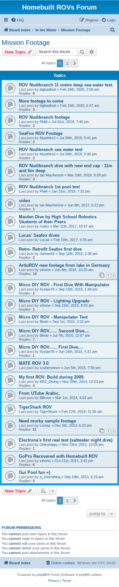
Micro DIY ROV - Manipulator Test (53, 317)
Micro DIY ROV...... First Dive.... (51, 347)
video (24, 200)
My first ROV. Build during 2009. (52, 377)
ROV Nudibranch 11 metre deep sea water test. (66, 84)
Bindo (44, 322)
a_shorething (50, 477)
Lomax (45, 425)
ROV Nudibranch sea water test (50, 149)
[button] (74, 63)
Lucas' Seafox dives (39, 235)
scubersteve (50, 368)
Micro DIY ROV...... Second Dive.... (54, 330)
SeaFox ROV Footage (40, 133)
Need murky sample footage (47, 420)
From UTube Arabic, (39, 393)
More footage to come (41, 101)
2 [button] (67, 63)
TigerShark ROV (35, 407)
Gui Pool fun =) (34, 472)
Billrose (45, 398)
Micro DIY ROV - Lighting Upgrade (54, 300)
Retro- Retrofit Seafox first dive (50, 249)
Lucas (45, 240)
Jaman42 (47, 254)
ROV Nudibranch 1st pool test (49, 186)
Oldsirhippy (49, 445)
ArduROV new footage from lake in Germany (64, 265)
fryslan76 (47, 289)
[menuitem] (17, 20)
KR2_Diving (49, 382)
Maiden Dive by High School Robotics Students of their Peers (58, 219)
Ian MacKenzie (51, 175)
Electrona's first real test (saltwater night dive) (65, 440)
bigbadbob (48, 89)
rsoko (44, 226)
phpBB (42, 574)
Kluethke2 (48, 138)
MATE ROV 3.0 (34, 363)
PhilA (44, 122)
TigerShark (49, 412)
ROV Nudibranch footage (44, 117)
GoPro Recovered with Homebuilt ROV (58, 456)
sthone (45, 270)
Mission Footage (26, 42)
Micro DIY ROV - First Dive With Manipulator (64, 284)
